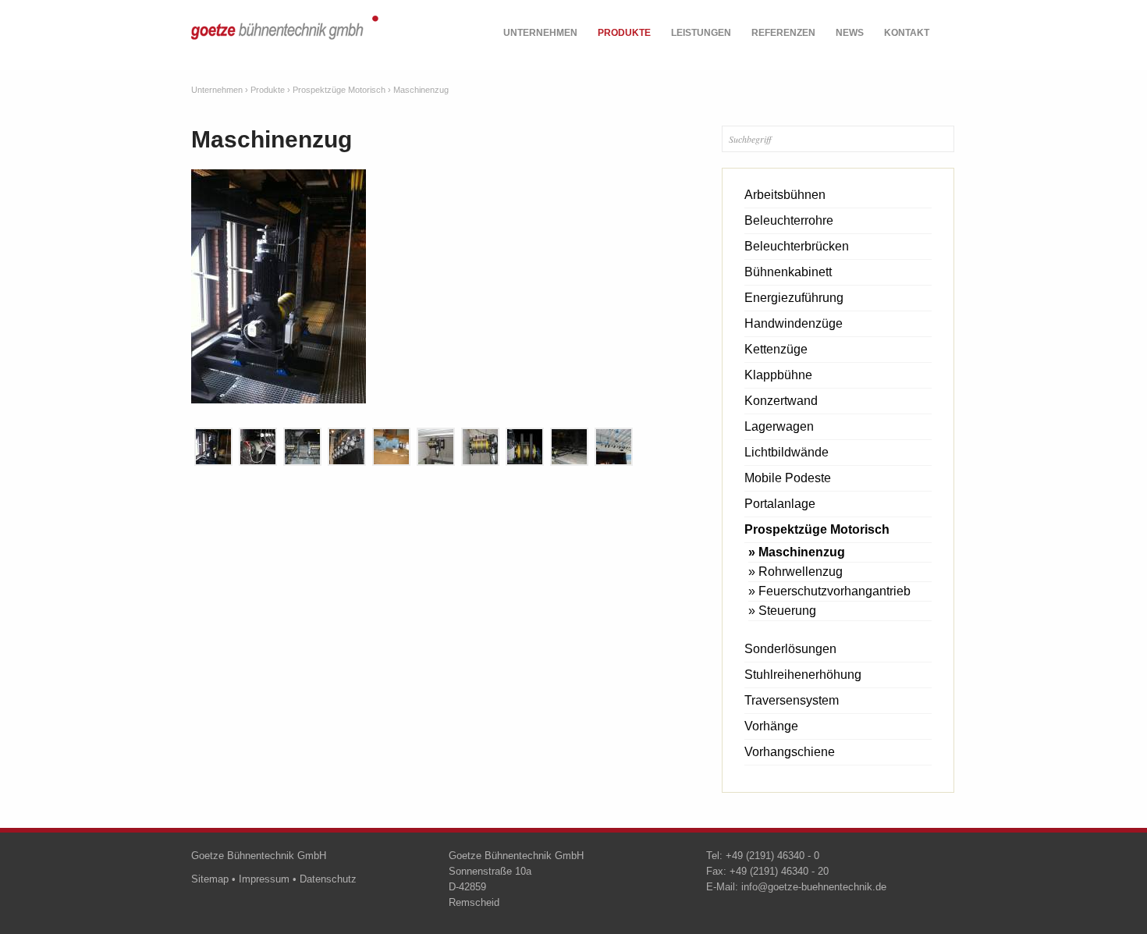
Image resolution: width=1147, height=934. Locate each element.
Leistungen (701, 32)
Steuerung (787, 610)
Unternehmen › (219, 89)
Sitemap (210, 879)
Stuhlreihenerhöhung (802, 674)
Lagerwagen (779, 426)
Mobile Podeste (787, 478)
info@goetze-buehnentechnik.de (813, 887)
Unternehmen (540, 32)
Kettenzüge (776, 349)
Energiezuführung (793, 297)
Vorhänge (771, 726)
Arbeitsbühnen (785, 194)
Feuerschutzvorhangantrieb (834, 591)
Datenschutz (328, 879)
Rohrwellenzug (800, 571)
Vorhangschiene (789, 751)
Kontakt (906, 32)
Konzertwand (781, 400)
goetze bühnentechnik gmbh (284, 37)
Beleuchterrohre (788, 220)
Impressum (264, 879)
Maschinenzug (421, 89)
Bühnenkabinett (788, 272)
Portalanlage (779, 503)
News (850, 32)
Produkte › (270, 89)
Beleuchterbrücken (796, 246)
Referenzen (783, 32)
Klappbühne (778, 375)
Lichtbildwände (786, 452)
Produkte (624, 32)
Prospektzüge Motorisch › (342, 89)
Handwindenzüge (793, 323)
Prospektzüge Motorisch (817, 529)
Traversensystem (791, 700)
